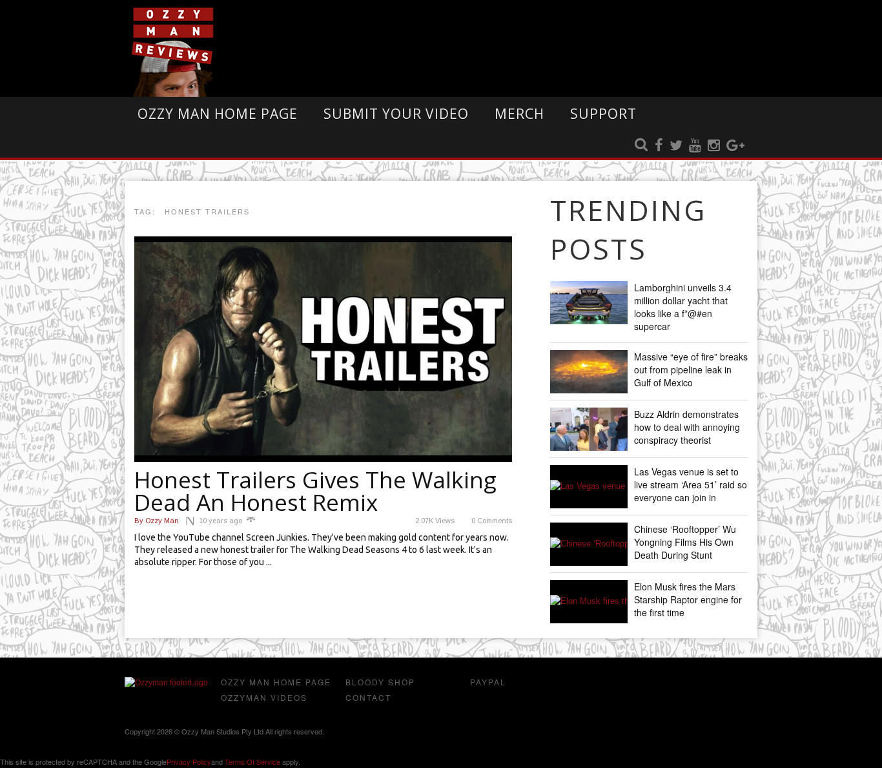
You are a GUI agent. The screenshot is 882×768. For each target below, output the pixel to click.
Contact (368, 697)
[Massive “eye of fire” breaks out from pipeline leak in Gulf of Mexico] (589, 371)
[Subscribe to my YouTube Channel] (695, 146)
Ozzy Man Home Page (218, 114)
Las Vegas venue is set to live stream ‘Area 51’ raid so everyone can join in (690, 484)
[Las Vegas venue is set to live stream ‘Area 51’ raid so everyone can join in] (589, 486)
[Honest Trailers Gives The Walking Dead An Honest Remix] (323, 349)
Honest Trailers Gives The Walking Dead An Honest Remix (315, 490)
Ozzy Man (156, 520)
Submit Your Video (396, 114)
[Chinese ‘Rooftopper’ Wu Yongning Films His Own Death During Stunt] (589, 544)
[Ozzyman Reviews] (166, 682)
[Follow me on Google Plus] (735, 146)
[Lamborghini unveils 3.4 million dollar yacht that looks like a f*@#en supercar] (589, 302)
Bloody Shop (380, 681)
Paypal (488, 681)
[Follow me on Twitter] (676, 146)
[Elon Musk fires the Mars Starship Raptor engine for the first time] (589, 601)
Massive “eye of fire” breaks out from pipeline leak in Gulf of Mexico (691, 369)
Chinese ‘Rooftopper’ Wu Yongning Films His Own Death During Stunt (685, 542)
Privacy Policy (189, 761)
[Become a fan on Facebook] (658, 146)
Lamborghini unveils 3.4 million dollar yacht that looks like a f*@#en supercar (683, 307)
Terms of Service (252, 761)
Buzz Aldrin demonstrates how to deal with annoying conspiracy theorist (687, 427)
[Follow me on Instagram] (713, 146)
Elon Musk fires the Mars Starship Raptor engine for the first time (688, 599)
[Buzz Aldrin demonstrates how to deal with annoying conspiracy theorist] (589, 429)
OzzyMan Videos (264, 697)
